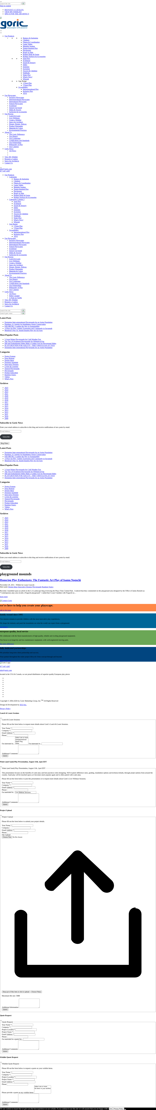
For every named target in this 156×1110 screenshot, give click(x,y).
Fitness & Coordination (31, 42)
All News (12, 151)
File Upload (6, 835)
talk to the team (5, 610)
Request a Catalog (11, 159)
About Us (8, 132)
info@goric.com (6, 169)
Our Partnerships (15, 143)
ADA (25, 93)
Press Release (9, 358)
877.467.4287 (5, 171)
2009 (6, 418)
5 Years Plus (27, 85)
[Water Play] (21, 742)
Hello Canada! (14, 296)
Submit (5, 756)
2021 (6, 394)
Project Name (7, 1032)
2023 (6, 392)
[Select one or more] (21, 738)
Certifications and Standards (19, 140)
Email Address (8, 733)
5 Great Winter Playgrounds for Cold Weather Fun (23, 339)
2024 (6, 390)
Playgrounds (9, 371)
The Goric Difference (17, 134)
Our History (13, 136)
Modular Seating (29, 46)
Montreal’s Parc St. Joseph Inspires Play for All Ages (24, 330)
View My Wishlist (11, 157)
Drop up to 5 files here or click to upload (16, 992)
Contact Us (9, 163)
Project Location (8, 1030)
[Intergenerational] (21, 740)
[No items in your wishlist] (42, 1089)
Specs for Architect (16, 122)
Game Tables (27, 44)
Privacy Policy (5, 709)
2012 (6, 412)
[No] (125, 1109)
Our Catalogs (14, 147)
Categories (13, 177)
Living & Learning (11, 367)
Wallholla (26, 73)
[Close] (1, 1)
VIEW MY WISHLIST (13, 12)
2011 (6, 414)
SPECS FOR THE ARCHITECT (17, 14)
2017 (6, 402)
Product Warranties (16, 126)
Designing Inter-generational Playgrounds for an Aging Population (28, 322)
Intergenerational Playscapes (19, 100)
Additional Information (10, 1007)
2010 (6, 416)
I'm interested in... (8, 744)
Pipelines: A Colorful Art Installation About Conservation (25, 324)
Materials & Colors (16, 128)
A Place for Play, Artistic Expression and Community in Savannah (28, 328)
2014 (6, 408)
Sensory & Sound (15, 108)
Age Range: (22, 81)
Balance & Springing (30, 38)
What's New (9, 379)
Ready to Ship (28, 52)
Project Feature (10, 356)
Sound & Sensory (29, 63)
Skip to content (5, 6)
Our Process (9, 114)
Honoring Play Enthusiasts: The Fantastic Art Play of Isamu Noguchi (40, 580)
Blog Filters (4, 443)
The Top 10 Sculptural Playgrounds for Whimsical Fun (24, 341)
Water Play (27, 75)
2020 (6, 396)
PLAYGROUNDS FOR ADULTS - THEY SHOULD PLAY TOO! (30, 345)
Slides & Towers (15, 110)
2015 (6, 406)
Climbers (26, 40)
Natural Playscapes (16, 104)
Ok (111, 1109)
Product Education (11, 373)
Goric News (9, 149)
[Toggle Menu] (1, 32)
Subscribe (6, 437)
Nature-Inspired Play (30, 48)
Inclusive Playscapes (16, 97)
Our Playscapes (10, 95)
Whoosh (26, 79)
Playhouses (27, 50)
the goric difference (7, 644)
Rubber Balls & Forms (31, 54)
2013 (6, 410)
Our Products (9, 36)
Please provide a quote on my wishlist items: (18, 1092)
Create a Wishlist (15, 120)
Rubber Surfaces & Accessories (34, 56)
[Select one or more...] (42, 1087)
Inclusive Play (28, 91)
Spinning (26, 67)
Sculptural (26, 61)
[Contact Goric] (6, 601)
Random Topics (10, 375)
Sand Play (26, 59)
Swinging (26, 69)
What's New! (27, 77)
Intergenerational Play (31, 89)
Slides (25, 65)
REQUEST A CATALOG (14, 10)
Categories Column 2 (16, 199)
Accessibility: (23, 87)
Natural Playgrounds (12, 369)
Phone (4, 735)
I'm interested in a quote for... (12, 1039)
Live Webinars (14, 118)
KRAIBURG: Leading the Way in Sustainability (22, 326)
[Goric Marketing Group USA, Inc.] (14, 28)
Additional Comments (10, 754)
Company (6, 731)
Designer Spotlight (11, 362)
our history (4, 627)
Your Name (7, 728)
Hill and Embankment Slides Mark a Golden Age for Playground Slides (30, 343)
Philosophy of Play (16, 145)
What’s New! (18, 220)
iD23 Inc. (23, 705)
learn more (4, 597)
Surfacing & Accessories (18, 112)
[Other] (21, 744)
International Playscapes (17, 102)
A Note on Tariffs (15, 298)
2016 (6, 404)
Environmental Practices (18, 130)
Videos (7, 377)
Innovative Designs (12, 364)
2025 (6, 388)
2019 (6, 398)
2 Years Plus (27, 83)
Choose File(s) (36, 992)
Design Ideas (9, 360)
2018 (6, 400)
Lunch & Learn (14, 116)
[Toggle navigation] (1, 30)
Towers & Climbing (30, 71)
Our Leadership (14, 138)
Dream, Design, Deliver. (18, 124)
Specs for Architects (12, 161)
